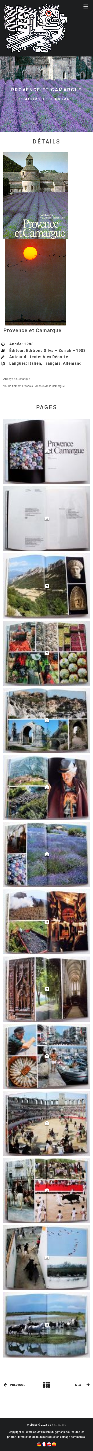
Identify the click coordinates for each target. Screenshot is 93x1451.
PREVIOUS (17, 1385)
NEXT (79, 1385)
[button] (39, 1444)
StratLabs (60, 1424)
